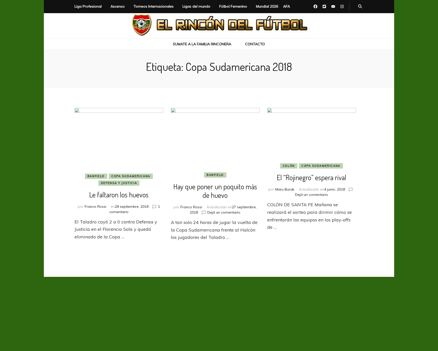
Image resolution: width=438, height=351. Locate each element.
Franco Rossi (95, 206)
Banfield (96, 176)
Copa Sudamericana (130, 176)
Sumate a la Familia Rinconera (202, 44)
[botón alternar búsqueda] (360, 6)
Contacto (255, 44)
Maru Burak (284, 189)
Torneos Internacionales (154, 6)
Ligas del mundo (196, 6)
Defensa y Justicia (119, 183)
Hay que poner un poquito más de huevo (215, 191)
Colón (289, 166)
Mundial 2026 (267, 6)
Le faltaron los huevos (119, 194)
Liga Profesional (88, 6)
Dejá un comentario (223, 212)
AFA (286, 6)
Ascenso (118, 6)
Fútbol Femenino (233, 6)
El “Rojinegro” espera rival (311, 177)
